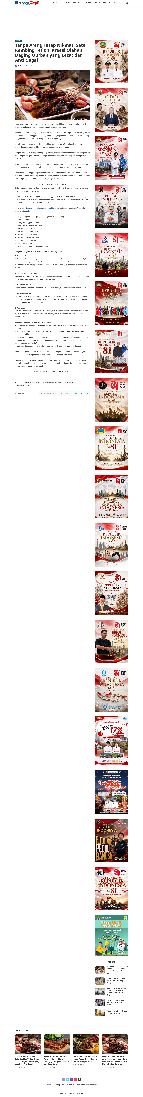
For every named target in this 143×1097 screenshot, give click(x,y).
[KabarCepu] (27, 3)
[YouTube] (75, 1079)
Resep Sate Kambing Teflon (52, 382)
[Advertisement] (71, 20)
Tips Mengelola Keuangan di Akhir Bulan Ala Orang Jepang (117, 980)
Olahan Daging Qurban (32, 382)
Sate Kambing (70, 382)
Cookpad (29, 208)
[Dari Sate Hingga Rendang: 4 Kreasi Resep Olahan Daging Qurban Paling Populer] (86, 1044)
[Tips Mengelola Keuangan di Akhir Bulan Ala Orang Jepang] (100, 981)
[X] (67, 1079)
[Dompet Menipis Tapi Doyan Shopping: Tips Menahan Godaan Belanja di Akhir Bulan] (100, 970)
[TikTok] (79, 1079)
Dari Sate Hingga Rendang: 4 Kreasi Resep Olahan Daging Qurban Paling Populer (85, 1059)
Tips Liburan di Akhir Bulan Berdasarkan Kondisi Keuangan (116, 1002)
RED (19, 65)
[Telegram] (87, 393)
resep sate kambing (47, 208)
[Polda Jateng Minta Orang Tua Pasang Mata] (100, 1012)
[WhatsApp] (75, 393)
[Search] (127, 3)
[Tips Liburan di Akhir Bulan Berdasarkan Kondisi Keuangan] (100, 1002)
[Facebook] (63, 1079)
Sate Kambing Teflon (24, 385)
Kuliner (18, 40)
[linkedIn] (81, 393)
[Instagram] (71, 1079)
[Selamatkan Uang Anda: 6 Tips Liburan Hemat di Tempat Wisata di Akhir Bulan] (100, 991)
